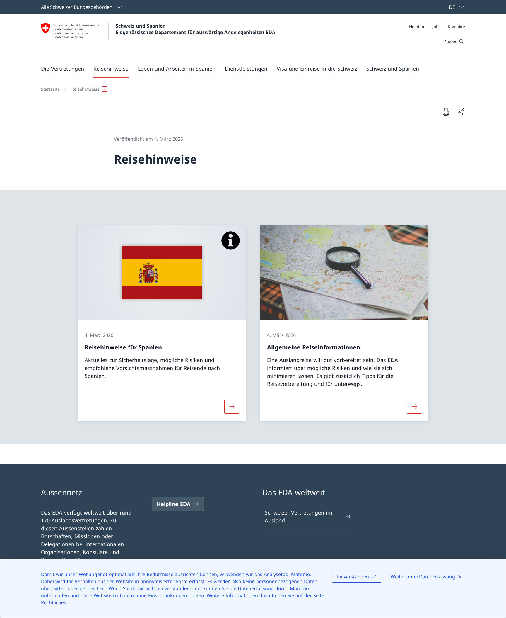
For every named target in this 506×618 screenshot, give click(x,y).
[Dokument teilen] (461, 112)
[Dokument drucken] (445, 112)
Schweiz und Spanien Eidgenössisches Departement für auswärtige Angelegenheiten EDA (195, 29)
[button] (62, 68)
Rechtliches (53, 602)
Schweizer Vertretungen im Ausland (298, 516)
